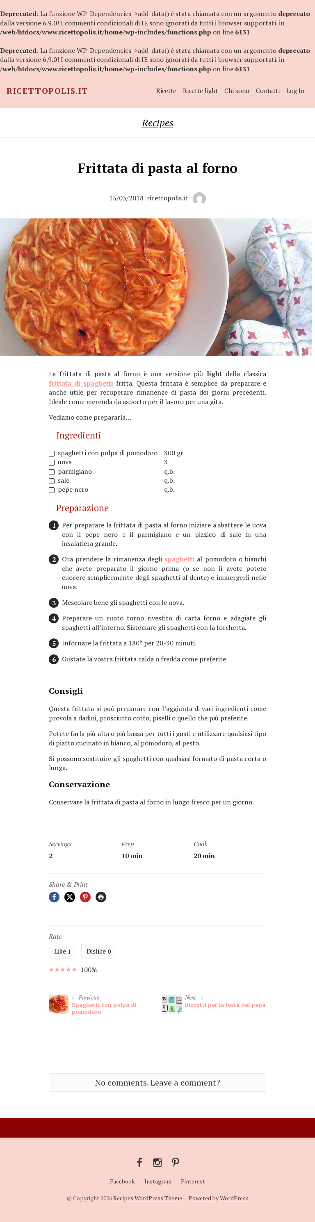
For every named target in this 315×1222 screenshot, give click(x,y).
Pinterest (193, 1181)
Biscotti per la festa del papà (225, 1004)
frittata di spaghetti (81, 383)
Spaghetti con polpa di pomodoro (104, 1008)
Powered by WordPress (219, 1198)
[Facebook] (54, 897)
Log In (295, 90)
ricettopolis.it (167, 197)
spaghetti (179, 558)
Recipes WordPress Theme (147, 1198)
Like (62, 951)
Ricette (166, 90)
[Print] (101, 897)
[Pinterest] (85, 897)
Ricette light (200, 90)
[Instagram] (157, 1161)
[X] (69, 897)
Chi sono (236, 90)
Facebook (122, 1181)
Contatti (268, 90)
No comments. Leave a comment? (157, 1082)
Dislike (99, 951)
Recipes (157, 122)
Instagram (157, 1181)
